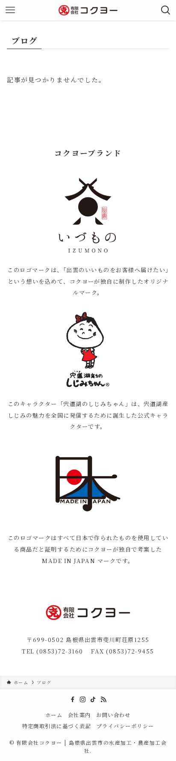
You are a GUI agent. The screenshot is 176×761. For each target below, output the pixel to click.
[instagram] (83, 699)
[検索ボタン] (165, 10)
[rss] (103, 699)
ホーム (53, 715)
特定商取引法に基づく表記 (56, 726)
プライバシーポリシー (125, 726)
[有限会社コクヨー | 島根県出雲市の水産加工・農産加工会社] (88, 10)
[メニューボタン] (10, 10)
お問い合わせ (113, 715)
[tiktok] (93, 699)
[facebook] (72, 699)
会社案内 (79, 715)
